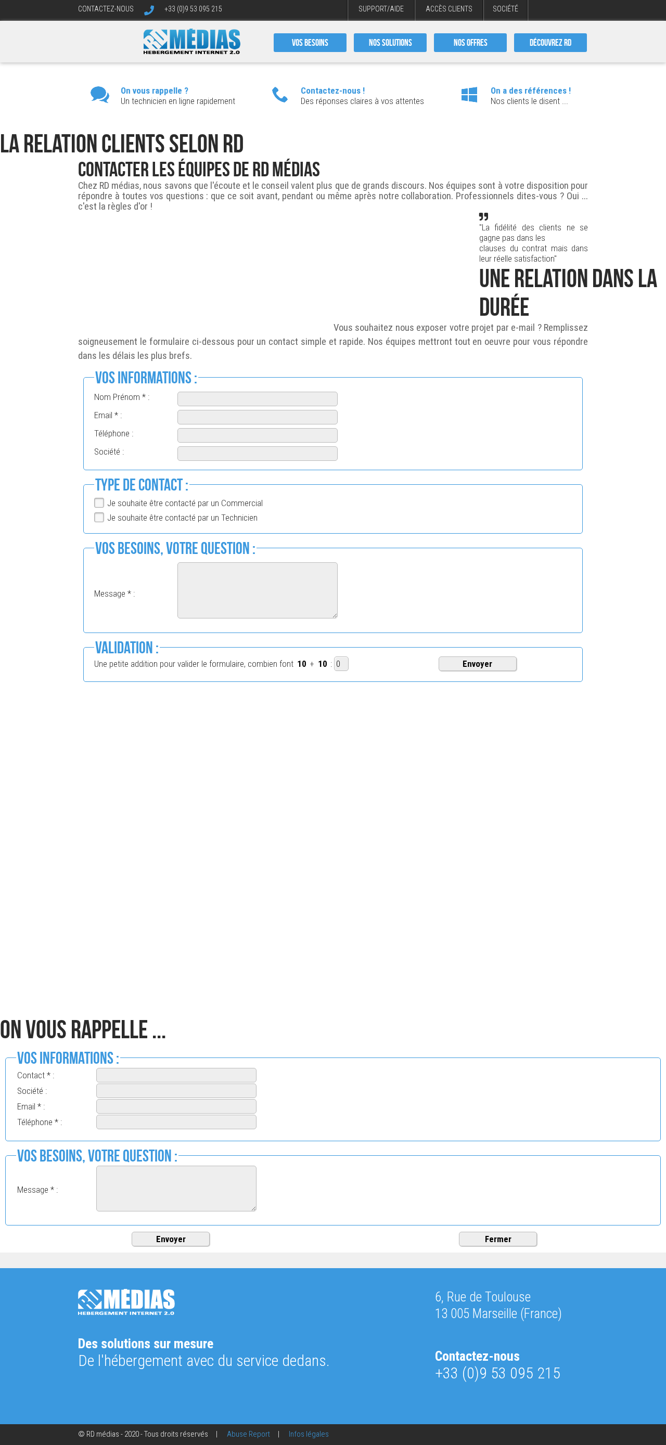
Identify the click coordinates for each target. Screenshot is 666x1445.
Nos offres (471, 42)
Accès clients (449, 9)
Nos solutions (390, 42)
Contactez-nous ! (333, 90)
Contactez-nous (106, 9)
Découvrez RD (550, 42)
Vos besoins (310, 42)
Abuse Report (248, 1434)
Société (505, 9)
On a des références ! (531, 90)
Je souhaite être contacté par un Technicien (182, 517)
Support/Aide (381, 9)
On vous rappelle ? (154, 90)
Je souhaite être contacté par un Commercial (185, 503)
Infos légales (309, 1434)
